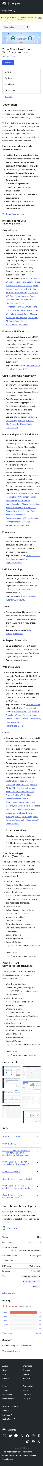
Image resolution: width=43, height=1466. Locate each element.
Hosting (5, 1374)
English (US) (36, 1271)
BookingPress (19, 813)
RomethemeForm (13, 307)
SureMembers (23, 525)
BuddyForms (20, 321)
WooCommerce (33, 555)
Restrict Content (13, 522)
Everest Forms (18, 289)
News (4, 1370)
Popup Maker (20, 820)
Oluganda (12, 1430)
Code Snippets (25, 781)
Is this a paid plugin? (11, 1171)
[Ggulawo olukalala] (39, 3)
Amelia (9, 795)
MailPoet (30, 420)
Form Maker (21, 317)
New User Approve (21, 511)
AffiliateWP (10, 788)
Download (8, 63)
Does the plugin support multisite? (17, 1179)
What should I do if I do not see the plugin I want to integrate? (16, 1163)
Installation (9, 84)
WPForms (10, 282)
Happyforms (20, 296)
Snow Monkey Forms (15, 310)
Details (8, 72)
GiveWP (33, 784)
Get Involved (28, 1386)
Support (8, 96)
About (5, 1366)
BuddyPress (8, 1419)
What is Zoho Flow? (11, 1136)
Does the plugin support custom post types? (12, 1196)
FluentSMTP (11, 369)
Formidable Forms (24, 285)
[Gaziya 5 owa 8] (37, 1069)
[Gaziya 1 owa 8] (17, 1069)
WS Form (10, 296)
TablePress (18, 633)
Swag (26, 1399)
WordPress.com (33, 704)
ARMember (11, 525)
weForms (31, 296)
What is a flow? (9, 1144)
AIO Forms (23, 324)
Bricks (25, 719)
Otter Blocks (34, 719)
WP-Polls (10, 314)
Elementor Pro (20, 711)
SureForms (10, 317)
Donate (27, 1394)
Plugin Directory (8, 11)
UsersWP (19, 507)
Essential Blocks (13, 722)
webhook (36, 1281)
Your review (7, 1333)
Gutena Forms (32, 310)
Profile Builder (24, 500)
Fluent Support (22, 784)
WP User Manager (31, 518)
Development (11, 90)
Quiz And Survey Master (25, 314)
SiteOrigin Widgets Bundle (17, 715)
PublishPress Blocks (15, 726)
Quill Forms (32, 317)
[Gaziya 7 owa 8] (37, 1099)
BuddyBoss (11, 504)
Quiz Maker (33, 292)
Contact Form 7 (33, 278)
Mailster (21, 420)
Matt (5, 1411)
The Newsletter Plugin (15, 424)
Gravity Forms (33, 282)
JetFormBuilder (26, 299)
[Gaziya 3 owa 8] (17, 1093)
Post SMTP (23, 369)
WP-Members (24, 497)
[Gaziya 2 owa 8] (17, 1081)
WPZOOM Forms (29, 307)
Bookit (18, 816)
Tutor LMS (10, 600)
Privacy (5, 1378)
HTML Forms (12, 324)
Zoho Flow (10, 56)
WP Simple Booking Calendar (27, 806)
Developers (7, 1394)
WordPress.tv (9, 1399)
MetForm (10, 303)
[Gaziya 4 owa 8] (17, 1108)
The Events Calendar (25, 788)
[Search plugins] (27, 27)
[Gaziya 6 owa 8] (37, 1084)
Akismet (29, 660)
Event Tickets (12, 791)
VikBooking (27, 816)
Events (26, 1390)
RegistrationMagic (14, 518)
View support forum (11, 1351)
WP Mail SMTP (33, 365)
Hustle (29, 424)
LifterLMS (20, 600)
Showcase (27, 1366)
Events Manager (26, 791)
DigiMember (27, 522)
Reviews (8, 78)
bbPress (7, 1415)
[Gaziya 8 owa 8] (37, 1113)
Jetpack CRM (12, 427)
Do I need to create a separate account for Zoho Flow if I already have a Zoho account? (16, 1152)
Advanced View (9, 1293)
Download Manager (14, 559)
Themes (26, 1370)
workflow (36, 1286)
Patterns (26, 1378)
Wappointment (12, 823)
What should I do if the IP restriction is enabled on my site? (16, 1187)
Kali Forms (19, 303)
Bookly (16, 795)
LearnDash (31, 596)
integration (36, 1276)
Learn (4, 1386)
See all (38, 1333)
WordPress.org (25, 708)
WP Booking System (15, 809)
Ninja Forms (21, 282)
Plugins (26, 1374)
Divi (29, 711)
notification (27, 1281)
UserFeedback (12, 299)
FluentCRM (31, 417)
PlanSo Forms (20, 292)
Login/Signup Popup (26, 504)
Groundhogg (11, 420)
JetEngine (10, 784)
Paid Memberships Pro (24, 493)
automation (26, 1276)
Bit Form (9, 292)
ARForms (10, 321)
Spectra (35, 711)
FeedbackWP (33, 820)
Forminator (10, 285)
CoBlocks (17, 719)
